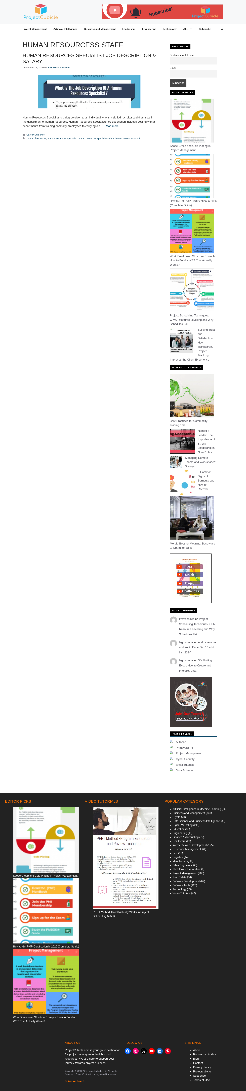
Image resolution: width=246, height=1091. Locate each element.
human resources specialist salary (96, 138)
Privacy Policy (202, 1067)
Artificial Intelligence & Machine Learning (197, 809)
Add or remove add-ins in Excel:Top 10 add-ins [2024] (197, 647)
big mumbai (186, 642)
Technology (170, 29)
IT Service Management (187, 849)
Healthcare (179, 841)
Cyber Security (185, 759)
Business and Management (100, 29)
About (196, 1050)
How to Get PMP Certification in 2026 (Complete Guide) (46, 946)
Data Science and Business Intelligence (196, 821)
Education (179, 829)
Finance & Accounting (186, 837)
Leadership (128, 29)
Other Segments (182, 865)
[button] (222, 29)
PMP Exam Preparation (186, 869)
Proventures (186, 619)
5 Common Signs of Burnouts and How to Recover (206, 480)
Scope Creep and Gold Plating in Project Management (45, 875)
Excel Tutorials (185, 764)
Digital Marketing (183, 825)
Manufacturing (181, 861)
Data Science (184, 770)
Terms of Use (201, 1080)
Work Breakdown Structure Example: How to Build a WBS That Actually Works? (193, 260)
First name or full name (182, 55)
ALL (185, 29)
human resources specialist (62, 138)
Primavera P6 (184, 747)
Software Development (186, 881)
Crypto (176, 817)
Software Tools (181, 885)
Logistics (178, 857)
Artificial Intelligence (65, 29)
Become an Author (204, 1054)
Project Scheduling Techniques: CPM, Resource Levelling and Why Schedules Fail (192, 320)
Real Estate (179, 877)
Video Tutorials (181, 893)
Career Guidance (35, 134)
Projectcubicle (202, 1071)
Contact (198, 1063)
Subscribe (205, 29)
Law (175, 853)
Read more (111, 126)
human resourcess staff (127, 138)
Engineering (149, 29)
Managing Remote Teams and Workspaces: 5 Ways (200, 462)
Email (173, 67)
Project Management (35, 29)
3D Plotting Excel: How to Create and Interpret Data (195, 665)
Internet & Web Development (190, 845)
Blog (196, 1058)
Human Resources (36, 138)
